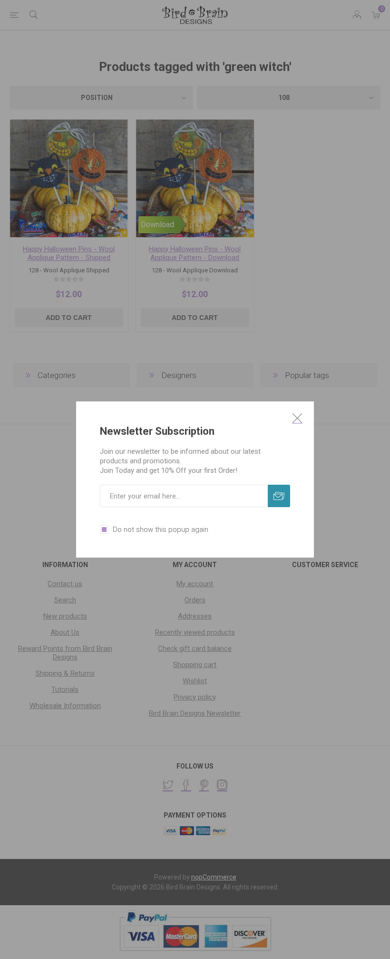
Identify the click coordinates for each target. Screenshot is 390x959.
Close (297, 418)
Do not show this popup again (160, 529)
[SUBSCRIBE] (279, 496)
